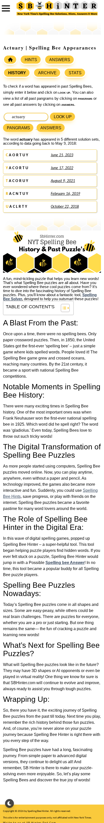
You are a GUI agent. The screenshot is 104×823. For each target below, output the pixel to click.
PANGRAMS (18, 128)
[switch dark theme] (9, 803)
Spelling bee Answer (65, 562)
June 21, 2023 (62, 155)
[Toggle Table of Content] (62, 308)
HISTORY (17, 73)
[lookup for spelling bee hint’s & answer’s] (10, 60)
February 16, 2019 (65, 194)
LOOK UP (63, 117)
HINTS (31, 60)
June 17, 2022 (62, 168)
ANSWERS (59, 60)
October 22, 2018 (65, 207)
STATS (75, 73)
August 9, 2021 (63, 181)
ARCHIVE (47, 73)
